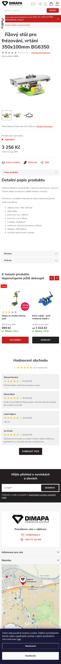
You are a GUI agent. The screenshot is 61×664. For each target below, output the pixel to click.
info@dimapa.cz (33, 534)
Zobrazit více (30, 451)
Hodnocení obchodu (30, 360)
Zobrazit (46, 340)
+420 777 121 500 (33, 539)
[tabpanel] (15, 314)
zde (19, 639)
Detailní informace (44, 126)
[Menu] (57, 3)
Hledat (52, 10)
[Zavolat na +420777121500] (40, 4)
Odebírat (50, 487)
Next (57, 278)
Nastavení (30, 646)
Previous (52, 278)
